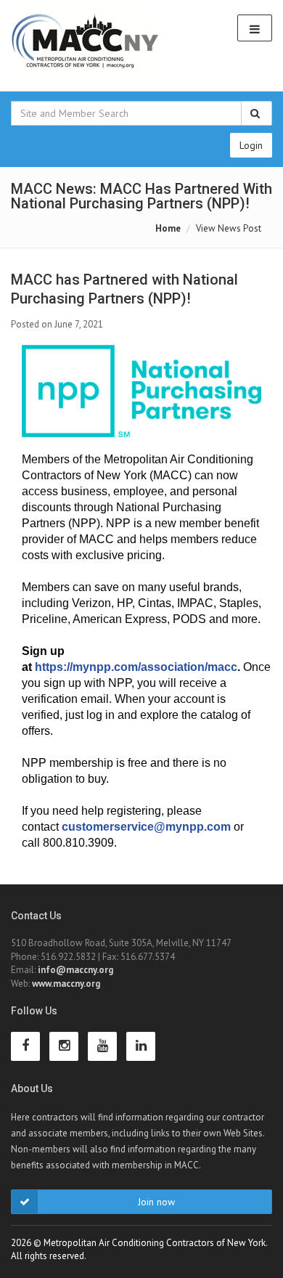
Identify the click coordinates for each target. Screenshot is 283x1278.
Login (251, 145)
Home (168, 228)
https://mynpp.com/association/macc (136, 667)
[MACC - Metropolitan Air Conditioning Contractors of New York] (85, 42)
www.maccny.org (66, 983)
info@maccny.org (75, 970)
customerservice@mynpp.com (146, 827)
